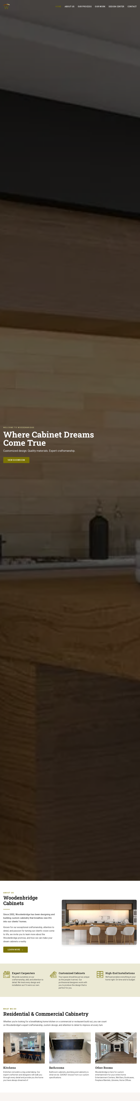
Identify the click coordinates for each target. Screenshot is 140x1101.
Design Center (116, 6)
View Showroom (16, 460)
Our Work (100, 6)
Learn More (15, 950)
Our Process (85, 6)
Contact (132, 6)
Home (58, 6)
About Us (70, 6)
